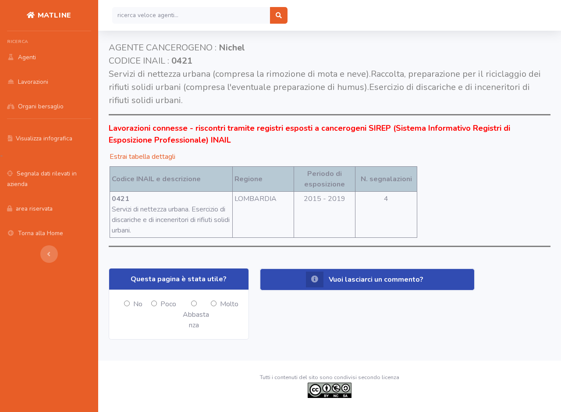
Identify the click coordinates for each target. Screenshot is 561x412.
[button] (367, 279)
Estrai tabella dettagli (142, 156)
